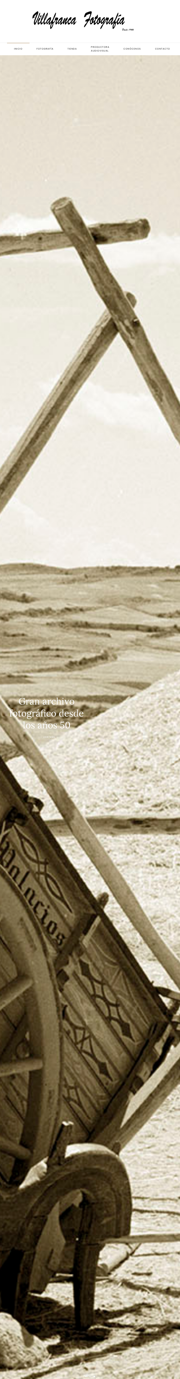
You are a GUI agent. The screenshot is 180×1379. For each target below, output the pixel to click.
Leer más (49, 743)
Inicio (18, 48)
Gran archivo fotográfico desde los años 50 (94, 1376)
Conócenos (132, 48)
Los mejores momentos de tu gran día (85, 1376)
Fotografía (45, 48)
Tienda (72, 48)
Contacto (162, 48)
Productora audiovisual (100, 48)
